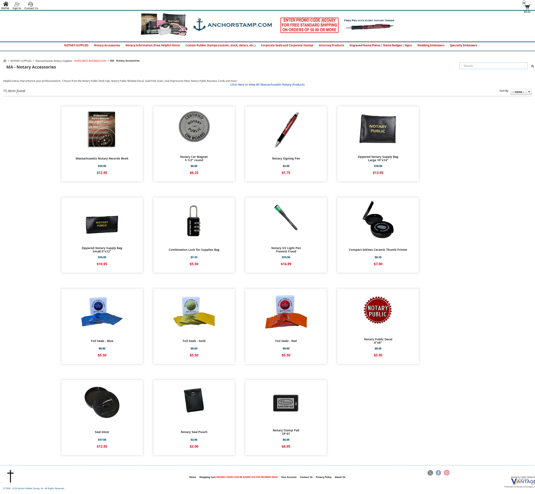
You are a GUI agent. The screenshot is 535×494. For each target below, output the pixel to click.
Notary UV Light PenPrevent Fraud (286, 249)
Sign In (17, 8)
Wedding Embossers (430, 45)
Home (192, 477)
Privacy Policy (323, 477)
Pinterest (446, 473)
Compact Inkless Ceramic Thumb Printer (378, 249)
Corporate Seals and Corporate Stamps (287, 45)
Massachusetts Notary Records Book (102, 158)
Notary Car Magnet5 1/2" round (194, 158)
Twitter (430, 473)
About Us (340, 477)
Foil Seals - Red (286, 341)
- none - (518, 92)
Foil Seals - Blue (102, 341)
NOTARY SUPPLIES (76, 45)
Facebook (438, 473)
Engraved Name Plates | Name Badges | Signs (381, 45)
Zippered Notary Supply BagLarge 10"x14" (378, 158)
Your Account (289, 477)
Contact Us (31, 8)
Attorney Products (331, 45)
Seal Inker (102, 432)
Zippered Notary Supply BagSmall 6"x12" (102, 249)
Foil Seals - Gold (194, 341)
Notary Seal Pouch (194, 432)
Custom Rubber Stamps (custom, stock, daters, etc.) (220, 45)
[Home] (4, 61)
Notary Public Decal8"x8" (378, 341)
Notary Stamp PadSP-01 (286, 432)
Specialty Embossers (463, 45)
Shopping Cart (238, 477)
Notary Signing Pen (286, 158)
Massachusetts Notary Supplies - (71, 61)
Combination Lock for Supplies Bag (194, 249)
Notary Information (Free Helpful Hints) (153, 45)
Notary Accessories (107, 45)
